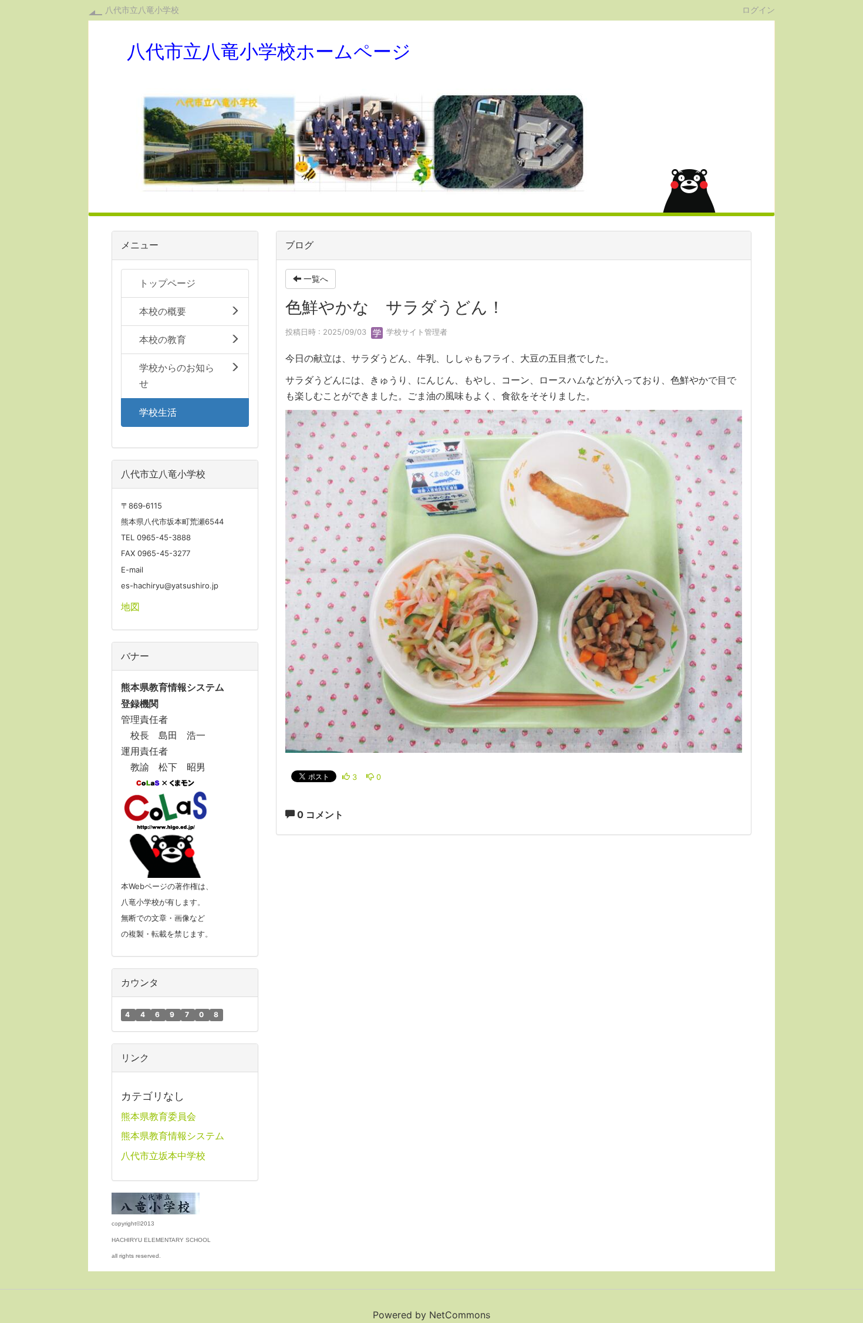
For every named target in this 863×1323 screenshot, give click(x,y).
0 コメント (319, 814)
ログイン (758, 9)
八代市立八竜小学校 (142, 10)
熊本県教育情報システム (172, 1136)
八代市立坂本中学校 (163, 1156)
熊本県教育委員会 (158, 1116)
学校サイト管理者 (415, 331)
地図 (130, 606)
